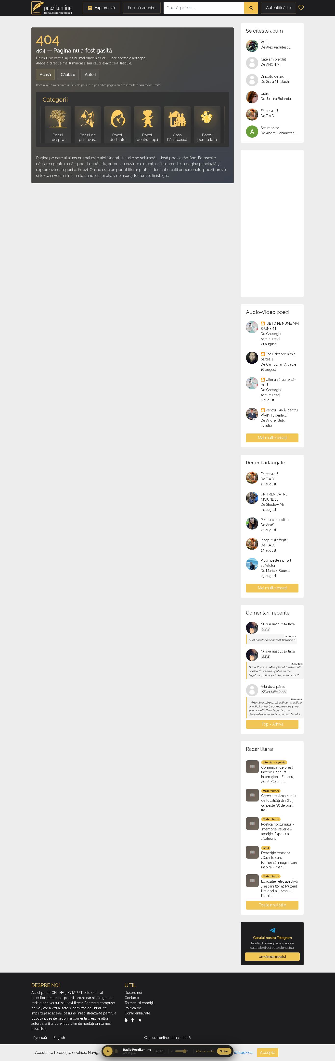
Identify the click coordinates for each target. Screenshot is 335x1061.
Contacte (132, 998)
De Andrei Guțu (273, 420)
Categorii (55, 99)
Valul (265, 42)
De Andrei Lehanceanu (278, 133)
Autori (90, 74)
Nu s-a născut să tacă (278, 624)
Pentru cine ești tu (275, 520)
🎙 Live (224, 1051)
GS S (265, 629)
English (59, 1038)
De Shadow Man (273, 504)
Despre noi (133, 993)
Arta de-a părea (273, 687)
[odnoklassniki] (127, 1020)
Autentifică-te (278, 7)
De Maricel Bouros (275, 571)
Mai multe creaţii (272, 437)
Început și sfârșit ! (274, 540)
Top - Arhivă (272, 724)
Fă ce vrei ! (269, 111)
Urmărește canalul (272, 957)
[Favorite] (301, 8)
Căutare (68, 74)
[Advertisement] (132, 223)
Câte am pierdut (273, 59)
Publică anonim (141, 7)
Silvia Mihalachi (274, 692)
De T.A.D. (268, 116)
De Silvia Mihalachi (275, 82)
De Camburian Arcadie (278, 364)
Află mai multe (205, 1051)
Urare (265, 94)
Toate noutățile (272, 905)
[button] (101, 8)
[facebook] (133, 1020)
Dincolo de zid (272, 76)
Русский (40, 1038)
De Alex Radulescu (276, 47)
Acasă (45, 74)
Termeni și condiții (139, 1003)
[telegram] (139, 1020)
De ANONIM (270, 64)
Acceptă (267, 1052)
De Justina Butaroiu (276, 99)
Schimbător (270, 128)
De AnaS (267, 525)
